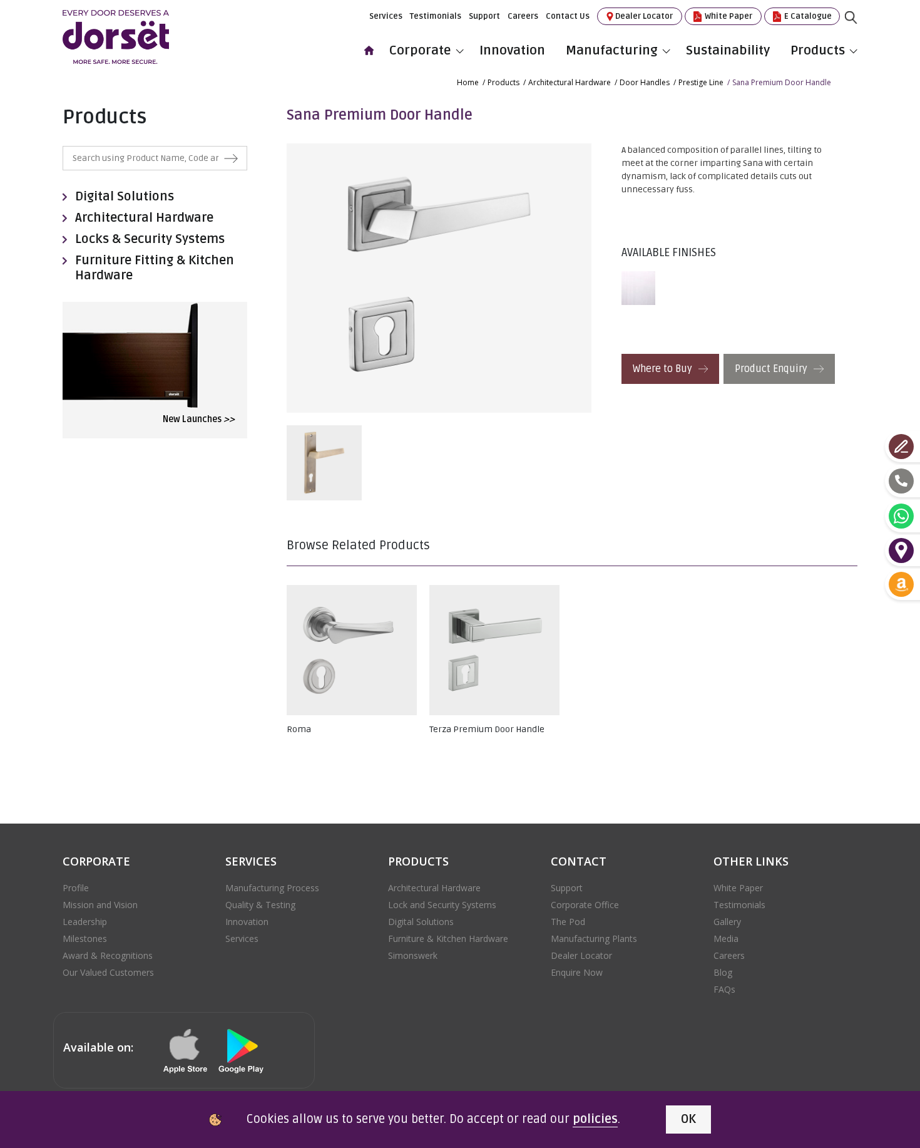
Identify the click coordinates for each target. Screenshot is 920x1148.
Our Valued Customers (108, 972)
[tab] (641, 288)
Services (385, 16)
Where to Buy (664, 369)
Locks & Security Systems (150, 239)
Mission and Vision (100, 905)
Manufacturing (612, 50)
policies (595, 1119)
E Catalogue (807, 16)
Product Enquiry (772, 369)
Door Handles (645, 82)
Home (468, 82)
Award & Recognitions (108, 955)
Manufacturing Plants (594, 938)
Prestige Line (700, 82)
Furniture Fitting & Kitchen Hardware (154, 268)
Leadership (85, 922)
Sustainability (728, 50)
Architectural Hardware (569, 82)
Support (484, 16)
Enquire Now (577, 972)
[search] (860, 27)
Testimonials (435, 16)
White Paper (727, 16)
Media (726, 938)
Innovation (512, 50)
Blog (722, 972)
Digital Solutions (124, 196)
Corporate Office (585, 905)
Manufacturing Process (272, 888)
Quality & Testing (260, 905)
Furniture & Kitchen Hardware (448, 938)
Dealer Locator (644, 16)
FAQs (724, 989)
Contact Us (568, 16)
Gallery (727, 922)
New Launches (199, 419)
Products (817, 50)
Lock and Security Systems (442, 905)
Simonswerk (412, 955)
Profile (76, 888)
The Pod (568, 922)
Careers (523, 16)
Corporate (420, 50)
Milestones (85, 938)
